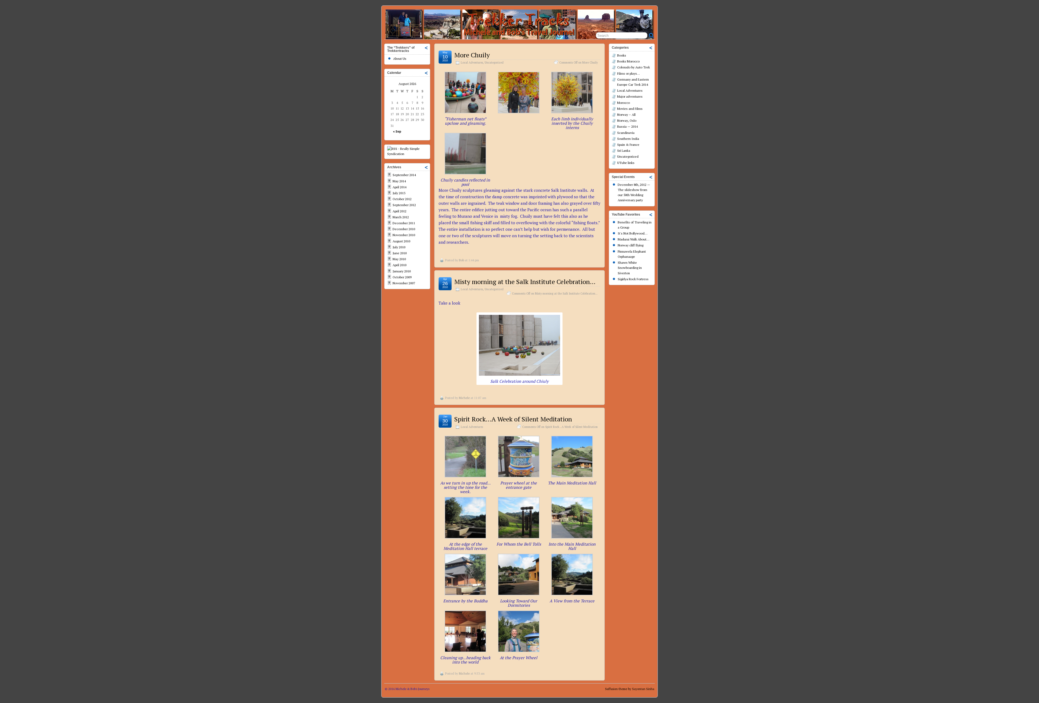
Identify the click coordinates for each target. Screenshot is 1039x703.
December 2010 (404, 229)
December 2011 (404, 223)
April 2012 (399, 211)
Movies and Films (630, 109)
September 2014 (404, 175)
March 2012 (401, 217)
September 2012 (404, 205)
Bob (461, 260)
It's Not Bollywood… (632, 233)
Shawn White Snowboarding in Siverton (630, 267)
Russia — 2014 (627, 126)
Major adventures (630, 96)
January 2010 (402, 271)
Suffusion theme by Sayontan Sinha (629, 689)
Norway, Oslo (626, 120)
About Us (399, 59)
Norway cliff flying (630, 245)
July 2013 (399, 193)
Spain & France (628, 145)
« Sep (397, 131)
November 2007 (404, 283)
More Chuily (472, 55)
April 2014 (399, 187)
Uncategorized (494, 62)
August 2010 (401, 241)
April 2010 (399, 265)
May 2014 (399, 181)
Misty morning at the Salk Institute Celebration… (525, 281)
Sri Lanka (623, 150)
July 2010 (399, 247)
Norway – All (626, 115)
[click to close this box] (426, 47)
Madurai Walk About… (633, 239)
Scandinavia (625, 133)
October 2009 (402, 277)
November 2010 (404, 235)
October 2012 (402, 199)
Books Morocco (628, 61)
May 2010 (399, 259)
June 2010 (400, 253)
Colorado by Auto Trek (633, 67)
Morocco (623, 103)
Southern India (628, 139)
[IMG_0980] (519, 374)
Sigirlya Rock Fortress (633, 279)
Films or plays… (628, 73)
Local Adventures (472, 62)
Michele (464, 398)
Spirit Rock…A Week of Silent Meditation (513, 419)
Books (621, 55)
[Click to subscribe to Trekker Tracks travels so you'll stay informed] (407, 154)
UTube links (625, 163)
